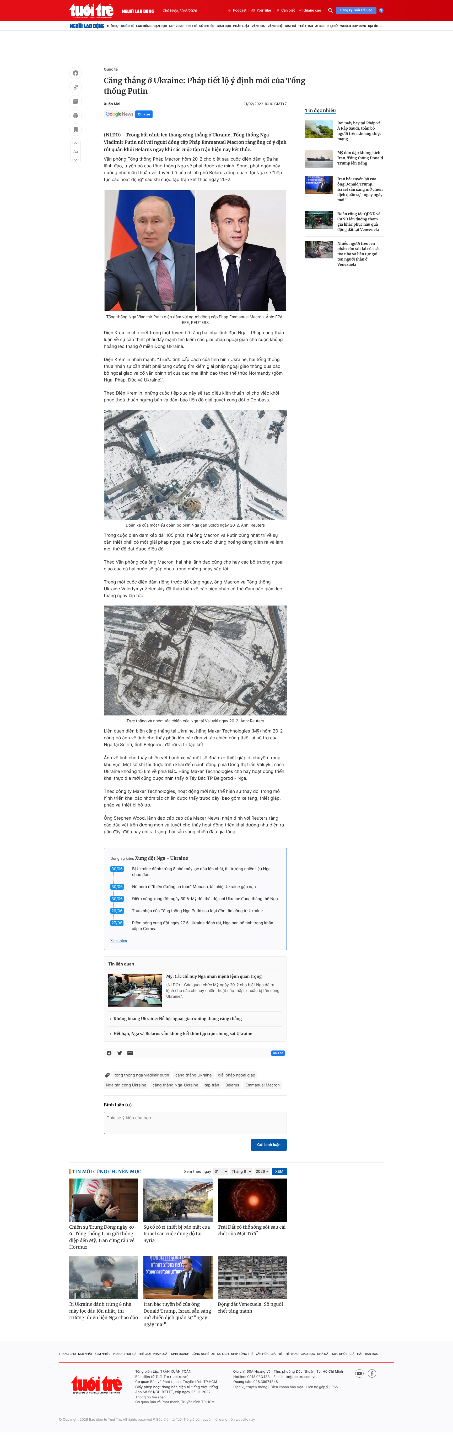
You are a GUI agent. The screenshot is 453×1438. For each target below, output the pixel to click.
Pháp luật (241, 26)
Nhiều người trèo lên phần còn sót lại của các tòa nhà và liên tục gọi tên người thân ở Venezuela (358, 254)
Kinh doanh (180, 1354)
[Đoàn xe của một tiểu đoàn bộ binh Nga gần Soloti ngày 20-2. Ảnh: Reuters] (195, 465)
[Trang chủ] (87, 26)
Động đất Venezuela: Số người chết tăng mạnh (250, 1307)
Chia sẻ (144, 114)
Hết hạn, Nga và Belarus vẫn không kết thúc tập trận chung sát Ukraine (183, 1033)
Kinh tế (191, 26)
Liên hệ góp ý (317, 1387)
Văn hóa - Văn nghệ (267, 26)
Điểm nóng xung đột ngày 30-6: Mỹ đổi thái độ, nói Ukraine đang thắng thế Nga (205, 898)
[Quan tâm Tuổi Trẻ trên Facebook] (372, 1373)
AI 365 (319, 26)
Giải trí (290, 26)
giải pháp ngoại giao (236, 1075)
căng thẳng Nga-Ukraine (175, 1085)
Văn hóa (262, 1354)
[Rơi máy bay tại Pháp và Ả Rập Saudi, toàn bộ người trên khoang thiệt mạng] (319, 129)
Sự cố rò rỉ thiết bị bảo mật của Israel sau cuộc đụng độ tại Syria (176, 1233)
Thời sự (112, 26)
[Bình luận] (75, 102)
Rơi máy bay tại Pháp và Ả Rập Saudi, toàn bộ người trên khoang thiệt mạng (359, 131)
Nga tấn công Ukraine (126, 1085)
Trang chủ (67, 1354)
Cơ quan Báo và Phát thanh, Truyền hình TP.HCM (175, 1402)
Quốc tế (127, 26)
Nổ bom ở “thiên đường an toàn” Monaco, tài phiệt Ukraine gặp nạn (194, 886)
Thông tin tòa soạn (150, 1397)
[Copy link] (75, 88)
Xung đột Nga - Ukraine (161, 858)
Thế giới (144, 1354)
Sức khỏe (206, 26)
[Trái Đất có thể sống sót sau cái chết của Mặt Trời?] (252, 1200)
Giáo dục (224, 26)
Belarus (232, 1085)
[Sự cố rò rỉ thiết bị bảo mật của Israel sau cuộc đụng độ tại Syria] (177, 1200)
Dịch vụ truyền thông (250, 1387)
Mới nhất (85, 1354)
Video (117, 1354)
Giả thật (356, 1354)
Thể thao (305, 26)
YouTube (264, 10)
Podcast (239, 10)
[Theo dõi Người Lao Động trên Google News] (119, 114)
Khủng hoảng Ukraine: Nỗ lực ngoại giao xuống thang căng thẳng (178, 1018)
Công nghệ (200, 1354)
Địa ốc (373, 26)
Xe (213, 1354)
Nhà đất (323, 1354)
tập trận (211, 1085)
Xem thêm (118, 941)
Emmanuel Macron (262, 1085)
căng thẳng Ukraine (193, 1075)
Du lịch (223, 1354)
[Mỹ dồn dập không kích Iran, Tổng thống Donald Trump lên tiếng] (319, 159)
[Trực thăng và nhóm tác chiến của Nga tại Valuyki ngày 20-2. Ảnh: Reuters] (195, 660)
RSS (334, 1387)
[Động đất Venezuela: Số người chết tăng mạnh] (252, 1277)
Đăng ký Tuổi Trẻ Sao (356, 10)
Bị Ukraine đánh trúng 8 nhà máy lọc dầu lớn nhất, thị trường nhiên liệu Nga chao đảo (103, 1310)
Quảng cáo (312, 10)
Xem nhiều (103, 1354)
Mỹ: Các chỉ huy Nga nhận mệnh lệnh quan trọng (214, 976)
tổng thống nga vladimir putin (142, 1075)
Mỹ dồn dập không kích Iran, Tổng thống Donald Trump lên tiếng (360, 158)
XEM (279, 1171)
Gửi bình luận (269, 1145)
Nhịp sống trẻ (242, 1354)
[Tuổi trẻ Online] (97, 1384)
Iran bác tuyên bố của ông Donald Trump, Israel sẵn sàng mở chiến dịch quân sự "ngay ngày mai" (360, 189)
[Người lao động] (138, 10)
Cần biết (288, 10)
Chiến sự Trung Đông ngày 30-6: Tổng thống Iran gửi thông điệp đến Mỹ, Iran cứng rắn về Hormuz (103, 1237)
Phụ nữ (332, 26)
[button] (75, 143)
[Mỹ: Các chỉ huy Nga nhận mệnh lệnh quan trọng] (135, 990)
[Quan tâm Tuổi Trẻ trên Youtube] (359, 1373)
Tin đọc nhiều (320, 110)
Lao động (144, 26)
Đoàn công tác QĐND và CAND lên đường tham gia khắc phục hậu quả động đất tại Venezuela (358, 221)
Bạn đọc (160, 26)
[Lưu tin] (75, 130)
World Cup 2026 (353, 26)
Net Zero (176, 26)
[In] (75, 116)
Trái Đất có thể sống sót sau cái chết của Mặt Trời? (252, 1230)
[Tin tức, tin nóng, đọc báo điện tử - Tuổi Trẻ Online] (95, 10)
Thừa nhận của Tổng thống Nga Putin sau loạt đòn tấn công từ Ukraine (197, 910)
